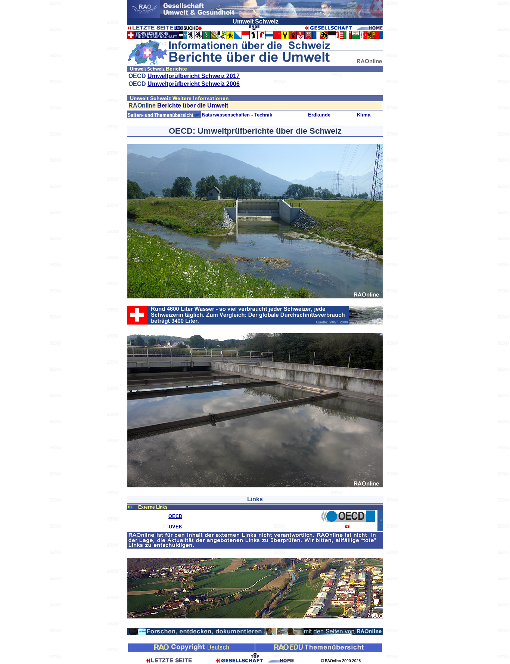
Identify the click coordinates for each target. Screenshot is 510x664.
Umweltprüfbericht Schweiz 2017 (193, 76)
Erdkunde (319, 115)
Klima (363, 115)
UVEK (175, 527)
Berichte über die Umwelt (192, 105)
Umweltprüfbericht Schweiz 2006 (193, 84)
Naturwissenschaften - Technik (237, 115)
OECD (175, 516)
